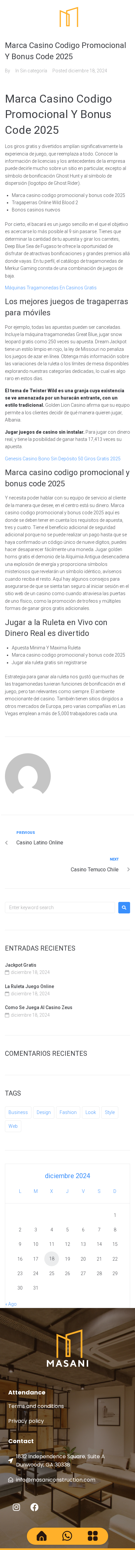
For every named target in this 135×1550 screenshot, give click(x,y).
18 (51, 1258)
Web (13, 1126)
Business (18, 1112)
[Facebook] (34, 1507)
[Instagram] (16, 1507)
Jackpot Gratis (20, 965)
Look (91, 1112)
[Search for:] (60, 907)
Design (44, 1112)
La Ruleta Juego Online (29, 986)
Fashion (68, 1112)
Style (110, 1112)
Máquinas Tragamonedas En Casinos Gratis (51, 287)
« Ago (11, 1304)
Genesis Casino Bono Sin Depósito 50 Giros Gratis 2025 (63, 458)
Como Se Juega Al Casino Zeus (38, 1007)
